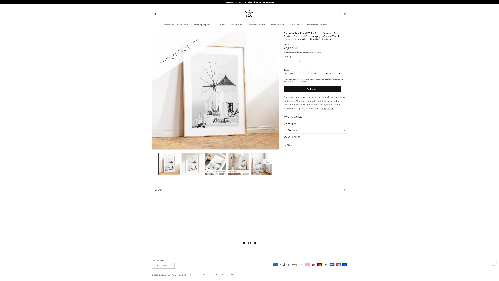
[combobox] (249, 190)
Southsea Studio (165, 275)
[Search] (344, 190)
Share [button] (289, 145)
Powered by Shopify (179, 275)
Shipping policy (237, 275)
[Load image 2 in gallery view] (192, 164)
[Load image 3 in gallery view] (215, 164)
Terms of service (222, 275)
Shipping (298, 52)
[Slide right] (276, 164)
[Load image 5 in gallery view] (261, 164)
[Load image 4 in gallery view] (238, 164)
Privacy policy (208, 275)
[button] (155, 14)
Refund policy (195, 275)
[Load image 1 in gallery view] (169, 164)
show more (327, 108)
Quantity (287, 57)
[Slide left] (155, 164)
